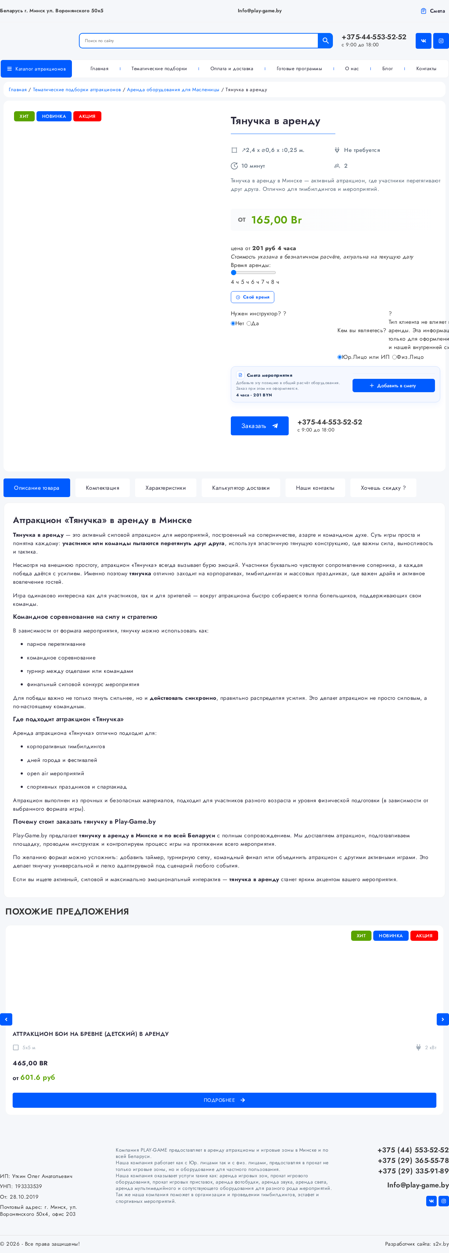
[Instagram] (441, 41)
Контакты (426, 68)
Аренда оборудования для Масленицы (173, 89)
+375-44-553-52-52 (374, 40)
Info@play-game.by (260, 10)
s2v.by (441, 1244)
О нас (352, 68)
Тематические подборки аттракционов (77, 89)
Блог (387, 68)
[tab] (37, 487)
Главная (100, 68)
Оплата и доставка (232, 68)
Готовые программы (299, 68)
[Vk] (423, 41)
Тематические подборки (159, 68)
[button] (6, 1019)
